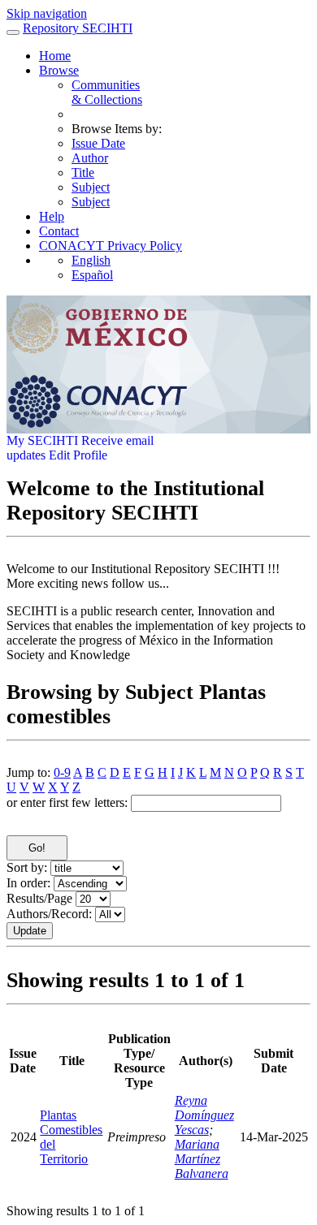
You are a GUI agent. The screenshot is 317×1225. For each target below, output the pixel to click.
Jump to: (28, 772)
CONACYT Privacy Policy (110, 245)
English (91, 260)
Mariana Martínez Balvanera (201, 1158)
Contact (59, 231)
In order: (28, 883)
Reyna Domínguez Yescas (204, 1115)
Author (90, 158)
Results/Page (39, 898)
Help (51, 216)
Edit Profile (78, 455)
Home (55, 56)
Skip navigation (47, 13)
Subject (91, 187)
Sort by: (27, 867)
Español (92, 275)
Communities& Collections (107, 92)
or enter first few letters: (67, 802)
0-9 (62, 772)
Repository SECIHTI (77, 28)
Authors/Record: (49, 914)
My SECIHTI (42, 440)
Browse (59, 70)
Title (83, 172)
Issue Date (98, 143)
